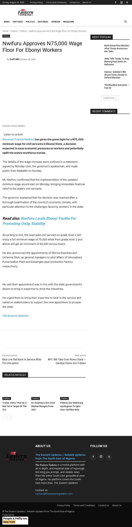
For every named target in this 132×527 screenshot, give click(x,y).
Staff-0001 (14, 59)
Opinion (55, 21)
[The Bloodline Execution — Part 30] (96, 88)
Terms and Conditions (56, 2)
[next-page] (10, 417)
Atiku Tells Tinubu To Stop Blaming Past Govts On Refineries (116, 62)
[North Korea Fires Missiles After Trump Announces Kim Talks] (96, 48)
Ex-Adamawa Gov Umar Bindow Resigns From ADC (43, 406)
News (7, 21)
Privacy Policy (36, 2)
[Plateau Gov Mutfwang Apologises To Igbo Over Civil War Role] (73, 391)
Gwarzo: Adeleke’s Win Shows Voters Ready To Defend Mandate (115, 75)
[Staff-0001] (4, 59)
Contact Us (74, 2)
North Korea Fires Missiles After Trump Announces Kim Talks (116, 48)
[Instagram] (121, 2)
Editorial (43, 21)
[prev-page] (4, 417)
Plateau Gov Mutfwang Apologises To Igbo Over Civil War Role (71, 406)
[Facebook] (115, 2)
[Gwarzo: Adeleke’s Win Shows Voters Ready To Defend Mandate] (96, 75)
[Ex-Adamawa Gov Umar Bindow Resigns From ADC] (44, 391)
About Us (87, 2)
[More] (110, 338)
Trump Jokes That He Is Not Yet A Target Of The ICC (14, 406)
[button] (125, 21)
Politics (30, 21)
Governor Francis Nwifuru (18, 139)
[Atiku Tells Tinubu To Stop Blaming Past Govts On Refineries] (96, 61)
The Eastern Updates (15, 315)
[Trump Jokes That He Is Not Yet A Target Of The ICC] (15, 391)
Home (5, 31)
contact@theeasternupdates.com (54, 493)
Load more (108, 97)
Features (18, 21)
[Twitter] (127, 2)
